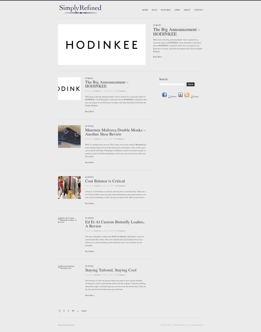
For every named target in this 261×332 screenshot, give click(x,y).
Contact (198, 10)
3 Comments (121, 230)
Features (166, 10)
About (187, 10)
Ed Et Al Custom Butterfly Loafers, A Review (115, 224)
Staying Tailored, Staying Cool (111, 270)
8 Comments (121, 185)
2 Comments (121, 274)
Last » (84, 310)
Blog (154, 10)
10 (73, 310)
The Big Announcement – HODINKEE (176, 31)
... (78, 310)
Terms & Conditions (66, 325)
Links (177, 10)
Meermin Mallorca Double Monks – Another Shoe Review (115, 132)
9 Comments (119, 138)
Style (91, 126)
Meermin (139, 144)
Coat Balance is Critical (105, 181)
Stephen (97, 91)
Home (145, 10)
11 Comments (120, 91)
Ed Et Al (115, 236)
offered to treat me (127, 236)
